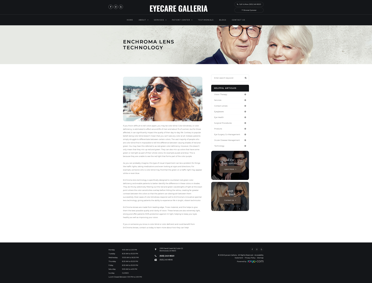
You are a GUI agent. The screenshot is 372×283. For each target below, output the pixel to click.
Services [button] (159, 20)
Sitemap (260, 258)
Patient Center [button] (181, 20)
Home (130, 20)
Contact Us (238, 20)
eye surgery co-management (227, 134)
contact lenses (221, 106)
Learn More (229, 169)
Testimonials (206, 20)
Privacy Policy (250, 258)
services (217, 100)
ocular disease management (227, 140)
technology (219, 146)
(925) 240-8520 (167, 256)
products (218, 129)
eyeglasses (219, 112)
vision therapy (220, 94)
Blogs (222, 20)
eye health (219, 117)
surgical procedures (223, 123)
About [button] (142, 20)
